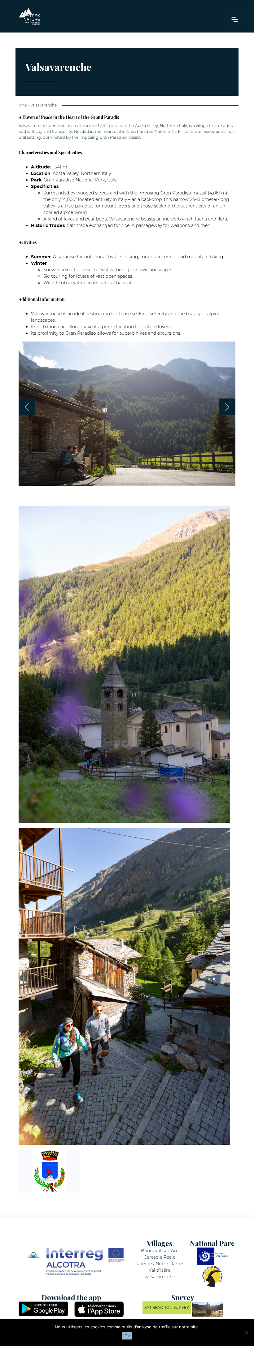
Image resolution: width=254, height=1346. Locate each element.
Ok (127, 1335)
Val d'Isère (159, 1270)
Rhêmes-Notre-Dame (159, 1263)
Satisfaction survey (166, 1307)
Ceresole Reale (159, 1257)
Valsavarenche (159, 1276)
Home (21, 105)
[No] (246, 1333)
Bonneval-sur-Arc (159, 1250)
